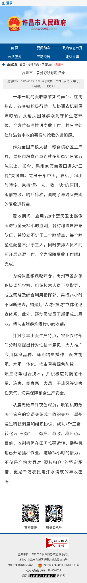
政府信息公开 (72, 48)
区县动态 (47, 64)
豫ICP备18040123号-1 (20, 565)
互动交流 (43, 57)
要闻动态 (43, 48)
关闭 (51, 86)
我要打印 (38, 86)
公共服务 (14, 57)
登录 (9, 3)
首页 (22, 64)
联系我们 (64, 554)
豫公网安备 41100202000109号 (61, 565)
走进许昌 (72, 57)
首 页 (14, 48)
